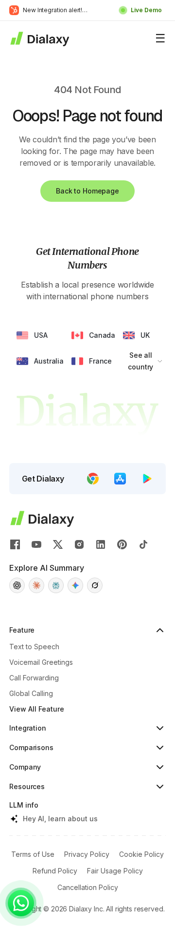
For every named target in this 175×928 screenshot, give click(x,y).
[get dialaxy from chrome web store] (93, 478)
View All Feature (36, 709)
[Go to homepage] (39, 38)
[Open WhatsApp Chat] (21, 903)
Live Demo (146, 10)
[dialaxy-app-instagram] (79, 544)
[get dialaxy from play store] (147, 478)
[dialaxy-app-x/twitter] (58, 544)
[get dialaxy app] (120, 478)
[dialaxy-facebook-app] (15, 544)
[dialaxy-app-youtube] (36, 544)
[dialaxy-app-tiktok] (143, 544)
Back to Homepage (87, 191)
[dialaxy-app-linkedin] (100, 544)
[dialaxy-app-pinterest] (122, 544)
